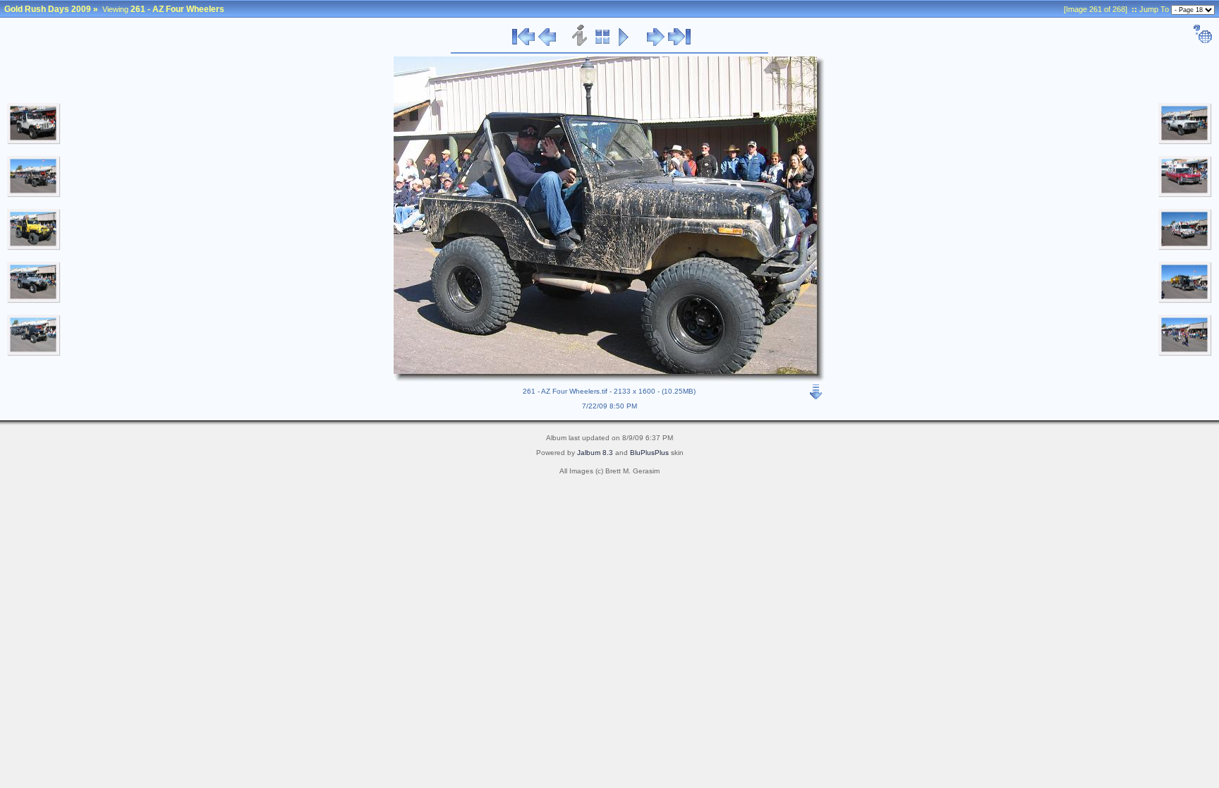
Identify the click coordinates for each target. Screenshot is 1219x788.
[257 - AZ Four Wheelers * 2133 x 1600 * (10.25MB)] (34, 194)
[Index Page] (602, 44)
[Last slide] (679, 44)
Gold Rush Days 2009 (47, 9)
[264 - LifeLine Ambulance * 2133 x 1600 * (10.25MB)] (1185, 247)
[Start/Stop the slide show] (623, 44)
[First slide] (523, 44)
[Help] (1202, 41)
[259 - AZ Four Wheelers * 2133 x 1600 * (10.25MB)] (34, 300)
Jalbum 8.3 (595, 452)
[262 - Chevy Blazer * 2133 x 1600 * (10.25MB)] (1185, 142)
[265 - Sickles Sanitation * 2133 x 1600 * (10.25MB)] (1185, 300)
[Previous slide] (547, 44)
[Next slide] (655, 44)
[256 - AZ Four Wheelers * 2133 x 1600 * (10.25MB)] (34, 142)
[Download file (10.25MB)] (816, 388)
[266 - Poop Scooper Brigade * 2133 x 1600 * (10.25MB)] (1185, 353)
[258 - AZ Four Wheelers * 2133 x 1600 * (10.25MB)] (34, 247)
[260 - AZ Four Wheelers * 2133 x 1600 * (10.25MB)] (34, 353)
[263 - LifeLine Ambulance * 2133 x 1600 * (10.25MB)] (1185, 194)
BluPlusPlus (649, 452)
